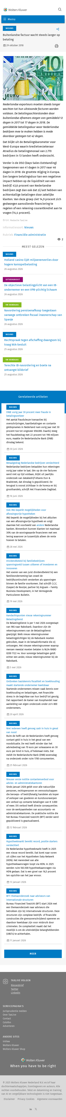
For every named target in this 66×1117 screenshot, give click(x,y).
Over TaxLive (9, 1014)
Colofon (7, 1022)
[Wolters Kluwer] (15, 10)
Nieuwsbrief (17, 985)
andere (40, 525)
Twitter (14, 989)
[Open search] (60, 10)
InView (6, 1041)
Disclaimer (9, 1099)
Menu (11, 19)
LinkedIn (15, 992)
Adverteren (9, 1026)
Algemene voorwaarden (49, 1099)
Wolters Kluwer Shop (14, 1049)
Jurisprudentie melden (15, 1011)
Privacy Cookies (26, 1099)
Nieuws (28, 227)
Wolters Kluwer (11, 1045)
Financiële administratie (30, 234)
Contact (7, 1018)
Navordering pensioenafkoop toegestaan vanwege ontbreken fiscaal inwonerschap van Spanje (33, 315)
